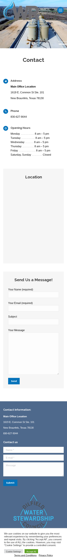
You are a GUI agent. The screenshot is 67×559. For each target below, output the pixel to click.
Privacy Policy (46, 555)
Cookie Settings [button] (13, 551)
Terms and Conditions (25, 555)
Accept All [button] (31, 551)
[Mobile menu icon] (60, 10)
